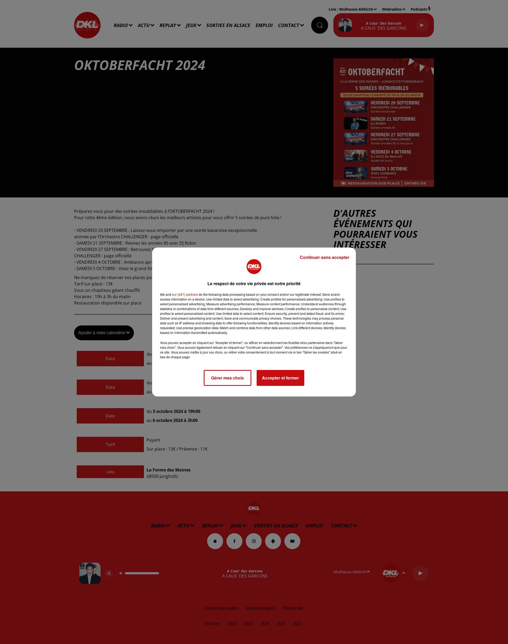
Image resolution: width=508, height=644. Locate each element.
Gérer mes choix (227, 378)
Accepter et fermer (280, 378)
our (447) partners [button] (185, 294)
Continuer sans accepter (324, 257)
